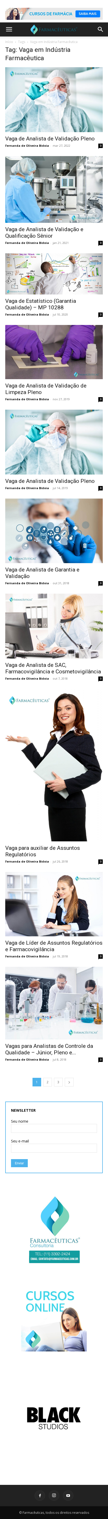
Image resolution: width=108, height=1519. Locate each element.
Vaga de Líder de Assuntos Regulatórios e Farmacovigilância (53, 946)
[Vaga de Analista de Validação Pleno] (54, 99)
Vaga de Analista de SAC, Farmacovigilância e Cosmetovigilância (53, 668)
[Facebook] (40, 1495)
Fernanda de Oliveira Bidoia (27, 145)
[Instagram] (54, 1495)
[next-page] (69, 1082)
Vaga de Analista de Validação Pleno (50, 139)
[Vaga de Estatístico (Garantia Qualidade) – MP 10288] (54, 273)
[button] (9, 29)
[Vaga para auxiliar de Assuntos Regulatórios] (54, 765)
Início (9, 42)
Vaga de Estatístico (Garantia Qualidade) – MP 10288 (40, 304)
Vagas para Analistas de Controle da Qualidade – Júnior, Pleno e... (49, 1049)
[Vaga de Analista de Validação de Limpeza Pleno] (54, 352)
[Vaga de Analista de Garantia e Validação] (54, 531)
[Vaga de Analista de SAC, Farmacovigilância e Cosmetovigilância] (54, 626)
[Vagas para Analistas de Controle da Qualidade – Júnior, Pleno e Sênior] (54, 1003)
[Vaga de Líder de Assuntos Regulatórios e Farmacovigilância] (54, 904)
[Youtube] (68, 1495)
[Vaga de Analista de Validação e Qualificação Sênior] (54, 189)
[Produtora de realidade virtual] (54, 1418)
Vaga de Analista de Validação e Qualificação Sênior (44, 232)
